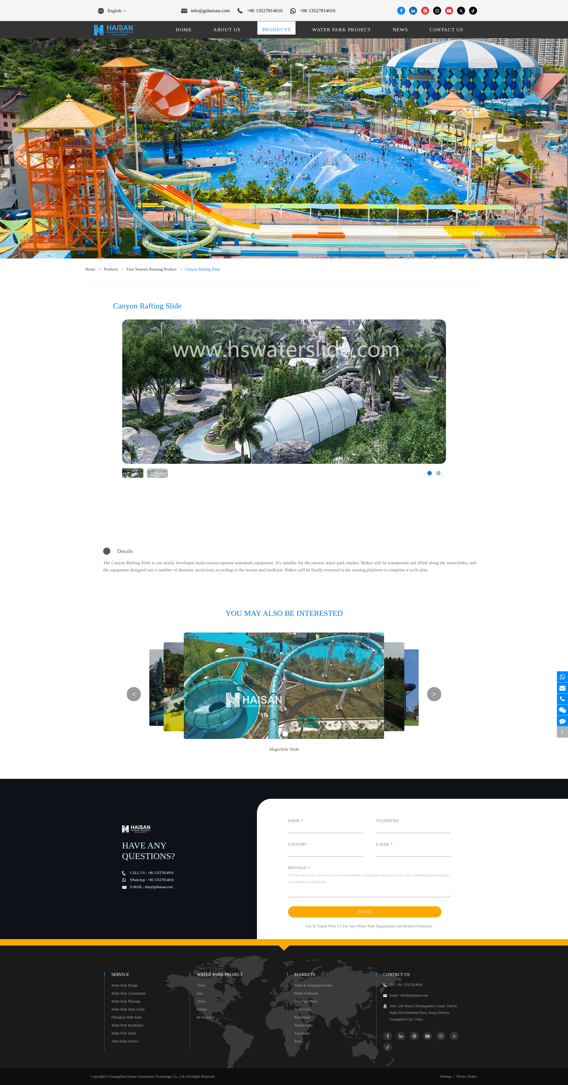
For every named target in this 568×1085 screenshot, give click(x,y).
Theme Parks (303, 1025)
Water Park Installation (127, 1025)
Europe (202, 1009)
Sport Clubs (302, 1009)
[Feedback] (562, 721)
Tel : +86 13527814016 (405, 985)
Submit (365, 912)
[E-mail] (562, 687)
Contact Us (396, 974)
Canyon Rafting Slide (202, 269)
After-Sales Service (124, 1041)
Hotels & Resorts (306, 993)
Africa (201, 1001)
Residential (302, 1017)
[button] (429, 473)
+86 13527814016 (265, 10)
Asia (200, 993)
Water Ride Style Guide (128, 1009)
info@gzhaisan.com (210, 10)
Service (120, 974)
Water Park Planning (125, 1001)
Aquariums (302, 1033)
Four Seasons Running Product (151, 269)
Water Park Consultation (128, 993)
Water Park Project (220, 974)
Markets (304, 974)
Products (111, 269)
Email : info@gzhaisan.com (408, 995)
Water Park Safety (124, 1033)
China (201, 985)
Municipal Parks (305, 1001)
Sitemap (446, 1076)
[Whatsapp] (562, 676)
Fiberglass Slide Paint (126, 1017)
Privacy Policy (467, 1076)
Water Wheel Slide (320, 740)
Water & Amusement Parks (313, 985)
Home (90, 269)
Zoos (297, 1041)
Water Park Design (124, 985)
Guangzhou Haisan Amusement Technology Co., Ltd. (147, 1076)
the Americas (206, 1017)
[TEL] (562, 698)
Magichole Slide (284, 749)
